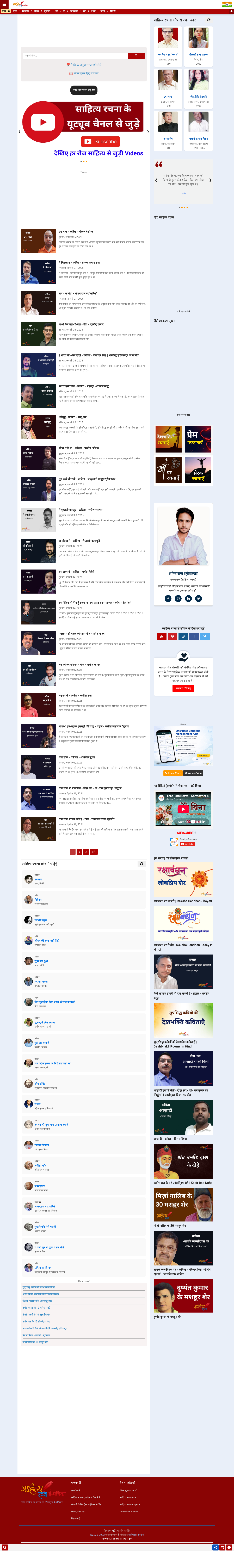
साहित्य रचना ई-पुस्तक (130, 1504)
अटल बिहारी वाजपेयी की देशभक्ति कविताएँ (41, 1294)
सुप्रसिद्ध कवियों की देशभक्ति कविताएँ (39, 1287)
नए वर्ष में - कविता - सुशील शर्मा (75, 695)
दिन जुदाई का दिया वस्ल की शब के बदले (55, 1002)
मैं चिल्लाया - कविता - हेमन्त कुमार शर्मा (79, 262)
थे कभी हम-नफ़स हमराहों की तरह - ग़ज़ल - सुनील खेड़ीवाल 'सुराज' (94, 726)
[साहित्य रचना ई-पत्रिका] (21, 4)
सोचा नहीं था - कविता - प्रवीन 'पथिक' (79, 448)
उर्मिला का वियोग (43, 1267)
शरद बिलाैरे (40, 883)
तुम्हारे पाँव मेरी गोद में (45, 1226)
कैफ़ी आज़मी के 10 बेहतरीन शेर (36, 1314)
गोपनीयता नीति (123, 1530)
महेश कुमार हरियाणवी (44, 1108)
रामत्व (37, 1104)
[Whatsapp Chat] (229, 1547)
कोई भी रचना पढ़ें (82, 90)
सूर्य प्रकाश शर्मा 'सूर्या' (45, 924)
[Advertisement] (84, 30)
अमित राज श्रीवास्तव (183, 573)
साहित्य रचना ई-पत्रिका (115, 1534)
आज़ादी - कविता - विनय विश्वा (170, 1139)
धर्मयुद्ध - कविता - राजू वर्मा (73, 417)
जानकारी (74, 11)
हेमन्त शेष (168, 138)
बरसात (38, 879)
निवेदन (38, 899)
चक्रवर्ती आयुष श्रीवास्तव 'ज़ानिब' (50, 1272)
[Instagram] (178, 598)
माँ (64, 11)
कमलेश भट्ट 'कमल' (168, 54)
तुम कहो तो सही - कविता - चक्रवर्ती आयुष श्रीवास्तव (87, 479)
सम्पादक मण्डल (78, 1511)
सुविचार (47, 11)
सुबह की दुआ (41, 961)
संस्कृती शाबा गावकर (198, 54)
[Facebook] (168, 598)
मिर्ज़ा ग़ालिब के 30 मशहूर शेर (35, 1342)
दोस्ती (103, 11)
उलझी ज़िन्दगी (42, 1145)
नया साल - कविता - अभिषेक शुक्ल (77, 757)
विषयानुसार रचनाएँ (128, 1490)
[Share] (215, 1547)
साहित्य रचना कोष (128, 1497)
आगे (94, 851)
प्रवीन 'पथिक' (41, 1047)
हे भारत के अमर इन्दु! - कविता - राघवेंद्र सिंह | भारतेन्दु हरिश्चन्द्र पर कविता (99, 355)
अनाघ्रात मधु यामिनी (45, 1206)
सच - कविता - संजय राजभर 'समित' (78, 293)
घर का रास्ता (41, 981)
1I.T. (110, 1539)
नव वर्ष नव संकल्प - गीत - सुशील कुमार (79, 664)
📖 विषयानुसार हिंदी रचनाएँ (83, 73)
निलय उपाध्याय (41, 904)
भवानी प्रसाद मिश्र (198, 138)
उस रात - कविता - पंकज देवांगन (76, 231)
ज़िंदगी (113, 11)
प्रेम (15, 11)
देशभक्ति (25, 11)
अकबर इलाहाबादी (42, 1129)
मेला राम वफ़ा (40, 1006)
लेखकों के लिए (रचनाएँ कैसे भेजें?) (86, 1504)
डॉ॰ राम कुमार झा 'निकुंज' (46, 1210)
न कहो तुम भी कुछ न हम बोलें (49, 1247)
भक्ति (93, 11)
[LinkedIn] (188, 598)
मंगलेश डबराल (41, 985)
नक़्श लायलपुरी (41, 1067)
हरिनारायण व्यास (42, 1169)
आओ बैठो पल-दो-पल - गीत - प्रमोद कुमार (81, 324)
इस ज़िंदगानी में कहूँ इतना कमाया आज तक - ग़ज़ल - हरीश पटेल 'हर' (95, 602)
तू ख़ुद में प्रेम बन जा (45, 1022)
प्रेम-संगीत (40, 1083)
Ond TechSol (121, 1539)
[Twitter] (198, 598)
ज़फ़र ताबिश (40, 1251)
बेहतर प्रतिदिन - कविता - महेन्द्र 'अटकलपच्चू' (84, 386)
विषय (5, 11)
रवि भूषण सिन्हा (41, 1149)
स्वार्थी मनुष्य (41, 920)
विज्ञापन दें (75, 1518)
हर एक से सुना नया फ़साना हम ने (51, 1124)
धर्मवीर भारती (40, 1231)
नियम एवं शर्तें (109, 1530)
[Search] (5, 1547)
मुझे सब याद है (42, 1042)
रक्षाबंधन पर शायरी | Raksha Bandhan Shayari (183, 901)
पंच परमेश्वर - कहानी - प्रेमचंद (36, 1335)
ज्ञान (84, 11)
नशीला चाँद (40, 1165)
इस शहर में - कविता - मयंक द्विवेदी (77, 571)
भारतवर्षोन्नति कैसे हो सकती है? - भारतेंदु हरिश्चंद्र (45, 1328)
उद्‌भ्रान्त (168, 96)
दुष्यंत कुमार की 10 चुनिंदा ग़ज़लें (37, 1307)
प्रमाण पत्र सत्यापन (129, 1511)
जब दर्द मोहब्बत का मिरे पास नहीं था (53, 1063)
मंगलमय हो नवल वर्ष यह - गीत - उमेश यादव (82, 633)
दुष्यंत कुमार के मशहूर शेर (168, 1316)
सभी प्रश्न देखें (183, 311)
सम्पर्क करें (75, 1490)
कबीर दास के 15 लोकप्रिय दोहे (36, 1321)
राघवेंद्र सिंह (40, 945)
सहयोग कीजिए (183, 688)
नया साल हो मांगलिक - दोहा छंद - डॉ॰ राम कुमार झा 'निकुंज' (90, 788)
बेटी (57, 11)
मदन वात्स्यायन (41, 1190)
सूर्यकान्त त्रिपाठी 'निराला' (46, 1088)
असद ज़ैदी (39, 965)
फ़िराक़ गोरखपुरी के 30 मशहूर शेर (37, 1300)
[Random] (222, 1547)
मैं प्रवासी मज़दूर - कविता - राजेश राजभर (80, 510)
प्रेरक (36, 11)
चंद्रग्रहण (40, 1186)
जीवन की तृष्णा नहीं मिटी (47, 940)
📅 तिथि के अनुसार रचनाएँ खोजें (83, 65)
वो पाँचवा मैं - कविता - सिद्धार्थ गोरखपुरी (79, 541)
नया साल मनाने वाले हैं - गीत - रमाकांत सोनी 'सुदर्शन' (87, 819)
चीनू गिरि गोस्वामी (198, 96)
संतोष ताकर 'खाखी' (43, 1026)
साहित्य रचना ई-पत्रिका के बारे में (85, 1497)
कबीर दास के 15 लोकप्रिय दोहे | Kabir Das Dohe (183, 1183)
